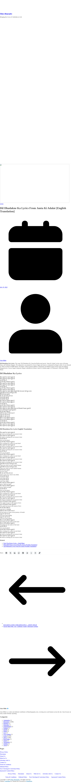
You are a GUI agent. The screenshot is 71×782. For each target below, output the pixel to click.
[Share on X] (10, 553)
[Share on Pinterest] (23, 553)
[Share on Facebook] (6, 553)
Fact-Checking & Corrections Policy (10, 768)
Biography (6, 722)
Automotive (6, 720)
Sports (5, 740)
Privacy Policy (4, 752)
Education (6, 725)
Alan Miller (3, 360)
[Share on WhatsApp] (18, 553)
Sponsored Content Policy (7, 771)
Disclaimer (3, 754)
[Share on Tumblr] (31, 553)
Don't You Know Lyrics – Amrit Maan (14, 543)
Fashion (5, 728)
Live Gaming (7, 734)
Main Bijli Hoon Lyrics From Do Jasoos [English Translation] (20, 545)
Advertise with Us (5, 760)
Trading (5, 744)
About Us (2, 756)
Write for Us (3, 758)
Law (4, 733)
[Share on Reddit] (27, 553)
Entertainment (7, 726)
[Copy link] (39, 553)
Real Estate (6, 739)
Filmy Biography (6, 14)
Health (5, 729)
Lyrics (1, 204)
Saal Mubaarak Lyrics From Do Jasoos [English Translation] (19, 546)
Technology (6, 742)
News (5, 737)
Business (5, 723)
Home (5, 731)
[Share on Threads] (35, 553)
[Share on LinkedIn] (14, 553)
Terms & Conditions (5, 764)
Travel (5, 745)
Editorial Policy (4, 766)
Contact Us (3, 762)
